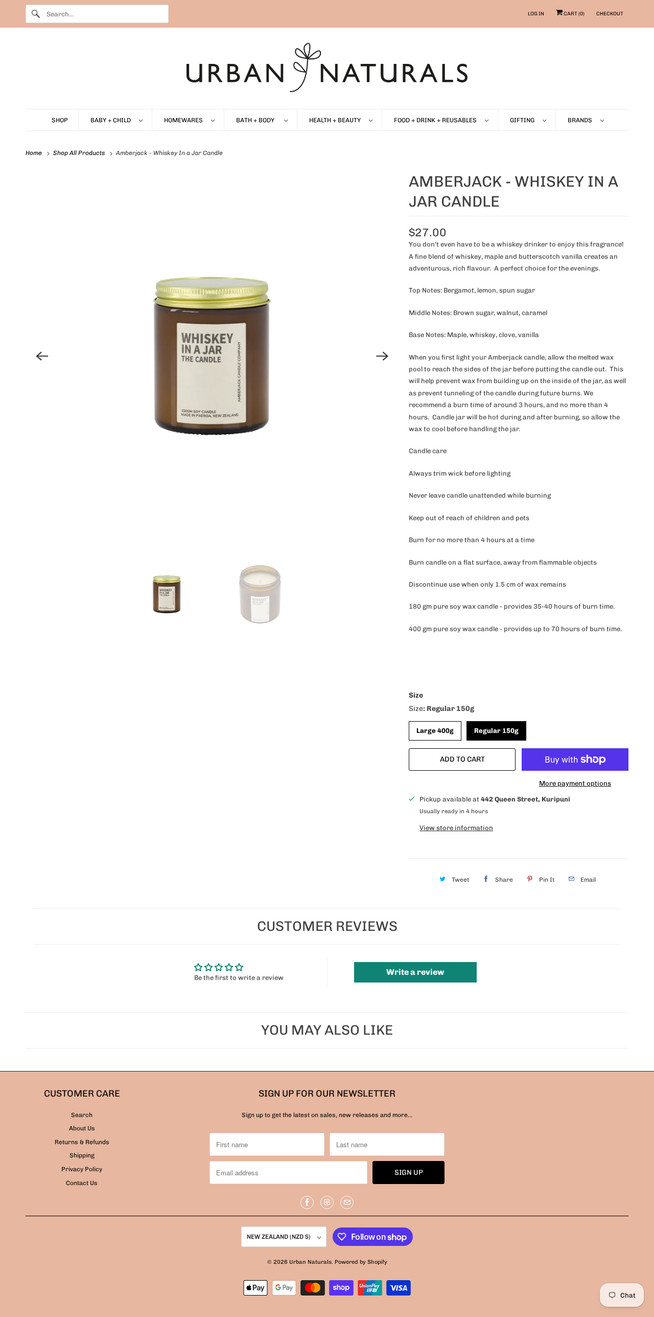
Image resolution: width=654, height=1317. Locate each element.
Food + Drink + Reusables (437, 120)
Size (416, 695)
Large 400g (435, 727)
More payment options (575, 783)
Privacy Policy (81, 1169)
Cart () (574, 14)
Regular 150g (496, 727)
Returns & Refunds (82, 1142)
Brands (581, 120)
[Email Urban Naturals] (347, 1202)
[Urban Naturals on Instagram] (327, 1202)
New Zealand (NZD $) (279, 1236)
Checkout (609, 14)
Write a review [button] (415, 972)
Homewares (185, 120)
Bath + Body (257, 120)
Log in (536, 14)
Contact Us (82, 1183)
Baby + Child (112, 120)
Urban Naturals (310, 1262)
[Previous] (42, 356)
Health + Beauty (336, 120)
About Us (82, 1128)
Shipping (82, 1155)
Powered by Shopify (361, 1262)
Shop (60, 120)
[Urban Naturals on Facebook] (307, 1202)
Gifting (524, 120)
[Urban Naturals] (327, 71)
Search (81, 1115)
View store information (456, 828)
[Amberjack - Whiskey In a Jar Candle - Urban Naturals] (212, 356)
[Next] (382, 356)
